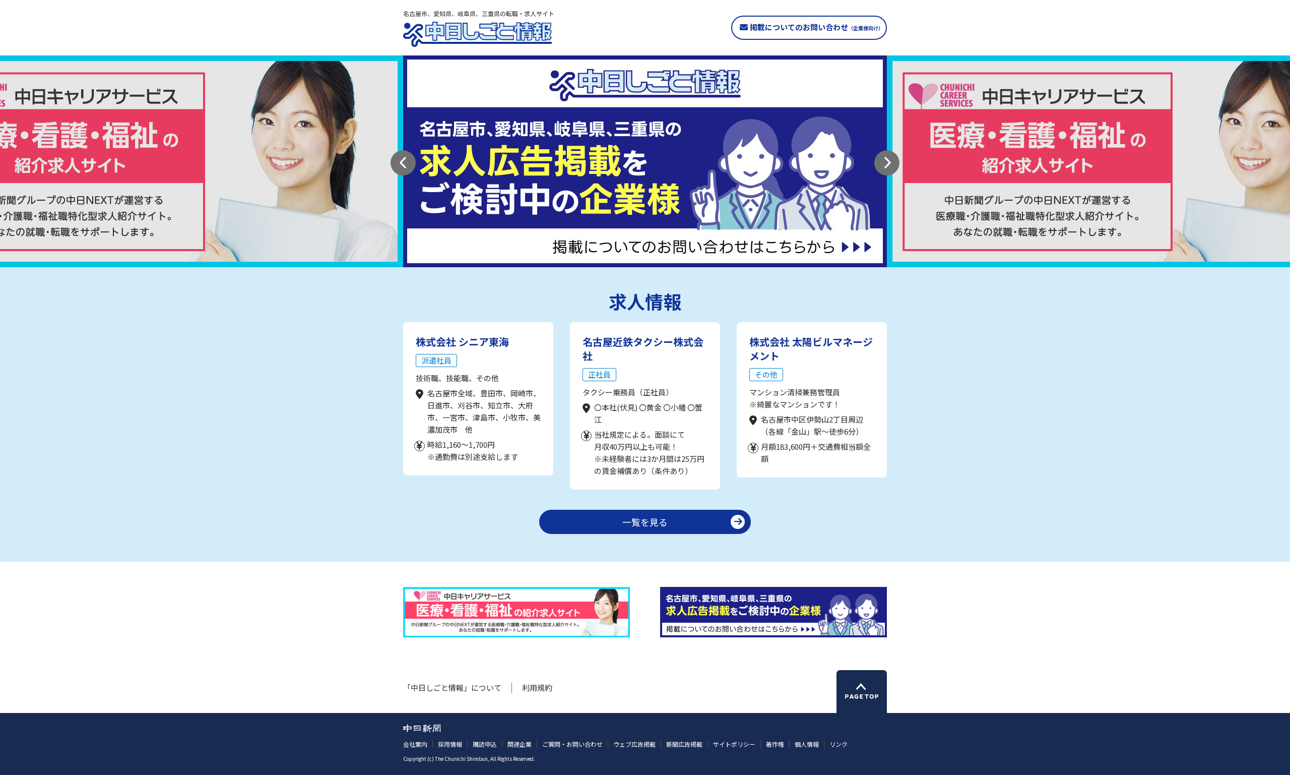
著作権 (775, 744)
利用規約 (537, 687)
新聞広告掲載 (684, 744)
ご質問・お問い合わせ (572, 744)
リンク (838, 744)
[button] (403, 162)
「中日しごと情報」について (452, 687)
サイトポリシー (734, 744)
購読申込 (485, 744)
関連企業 (519, 744)
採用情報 (450, 744)
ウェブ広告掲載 (634, 744)
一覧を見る (645, 521)
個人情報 (807, 744)
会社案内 (415, 744)
